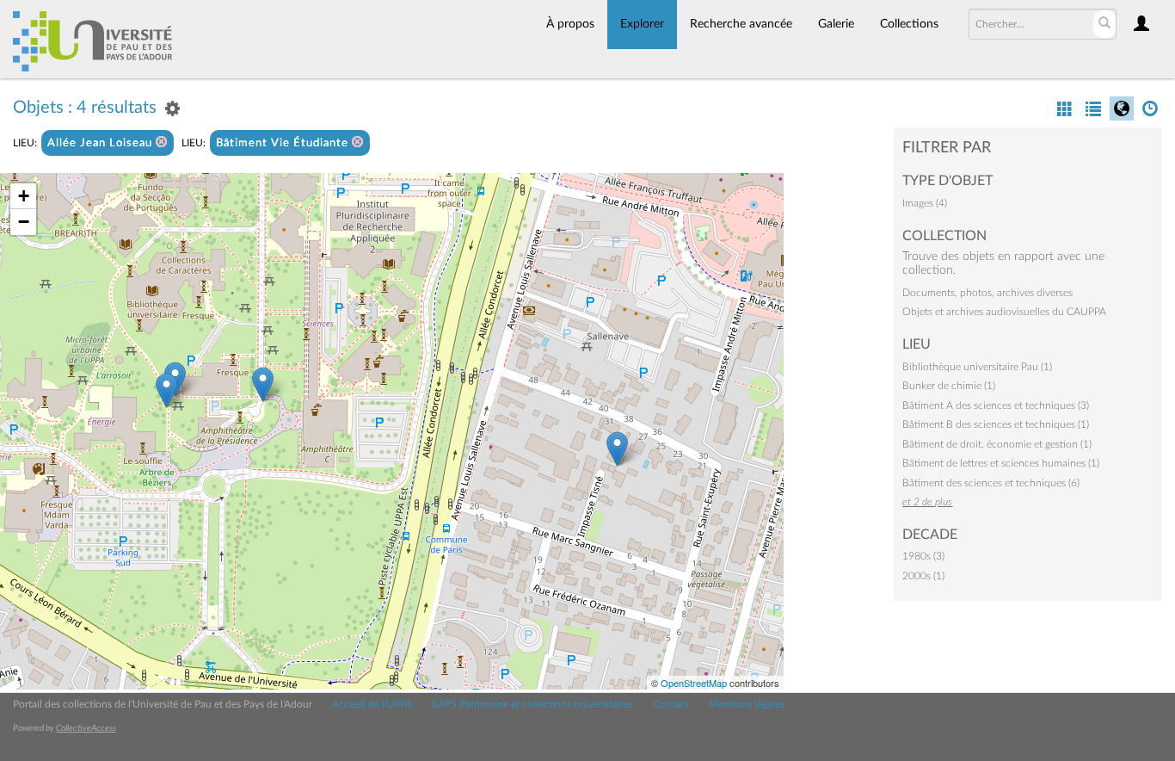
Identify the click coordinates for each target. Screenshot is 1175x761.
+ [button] (23, 196)
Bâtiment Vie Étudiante (284, 143)
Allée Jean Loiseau (101, 143)
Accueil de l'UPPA (372, 704)
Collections (909, 24)
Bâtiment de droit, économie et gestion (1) (997, 444)
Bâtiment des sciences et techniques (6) (991, 483)
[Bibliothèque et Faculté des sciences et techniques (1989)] (166, 390)
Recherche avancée (741, 24)
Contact (671, 704)
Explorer (642, 24)
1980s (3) (923, 556)
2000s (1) (923, 576)
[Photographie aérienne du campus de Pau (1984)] (617, 449)
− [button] (23, 221)
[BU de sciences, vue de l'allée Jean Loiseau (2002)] (263, 384)
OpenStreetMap (694, 683)
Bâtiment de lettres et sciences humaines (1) (1000, 463)
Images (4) (924, 203)
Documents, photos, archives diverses (987, 293)
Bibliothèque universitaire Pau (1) (977, 367)
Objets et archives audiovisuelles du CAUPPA (1004, 311)
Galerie (836, 24)
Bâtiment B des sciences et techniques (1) (995, 424)
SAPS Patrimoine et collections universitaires (532, 704)
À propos (570, 24)
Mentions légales (746, 704)
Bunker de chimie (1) (948, 385)
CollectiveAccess (86, 728)
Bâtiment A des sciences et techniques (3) (995, 405)
